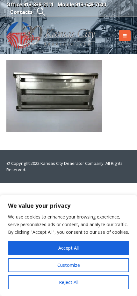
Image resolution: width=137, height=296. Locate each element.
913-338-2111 (38, 4)
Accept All (68, 248)
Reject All (68, 282)
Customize (68, 265)
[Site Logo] (51, 35)
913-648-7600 (90, 4)
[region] (68, 245)
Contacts (21, 12)
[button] (41, 12)
